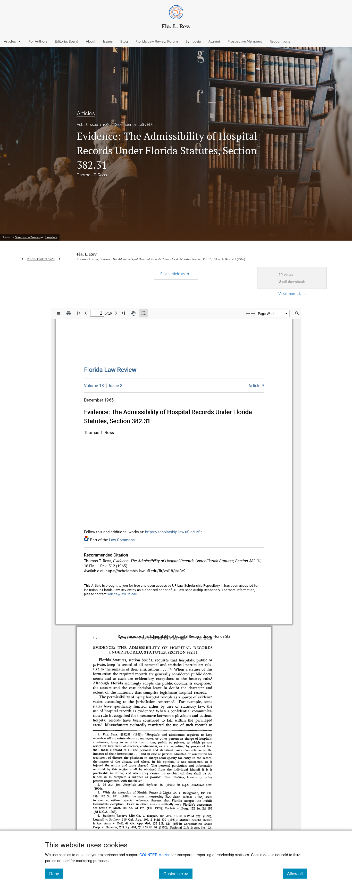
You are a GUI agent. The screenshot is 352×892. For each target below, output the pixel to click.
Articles (10, 41)
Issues (108, 41)
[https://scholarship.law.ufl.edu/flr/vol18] (94, 385)
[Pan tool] (133, 313)
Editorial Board (66, 41)
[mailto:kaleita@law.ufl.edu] (122, 594)
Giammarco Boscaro (27, 237)
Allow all (297, 873)
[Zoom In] (253, 313)
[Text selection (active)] (143, 313)
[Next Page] (116, 313)
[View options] (58, 313)
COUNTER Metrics (154, 854)
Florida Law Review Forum (157, 41)
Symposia (193, 41)
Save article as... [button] (174, 274)
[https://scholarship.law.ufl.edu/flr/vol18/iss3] (114, 385)
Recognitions (280, 41)
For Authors (38, 41)
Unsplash (51, 237)
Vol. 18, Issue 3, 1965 (93, 124)
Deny (56, 873)
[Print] (68, 313)
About (90, 41)
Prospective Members (245, 41)
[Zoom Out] (248, 313)
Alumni (214, 41)
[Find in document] (297, 313)
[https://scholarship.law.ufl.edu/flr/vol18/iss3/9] (256, 385)
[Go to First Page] (79, 313)
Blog (124, 41)
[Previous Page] (86, 313)
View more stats (292, 293)
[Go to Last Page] (123, 313)
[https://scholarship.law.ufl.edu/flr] (110, 369)
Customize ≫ (177, 873)
